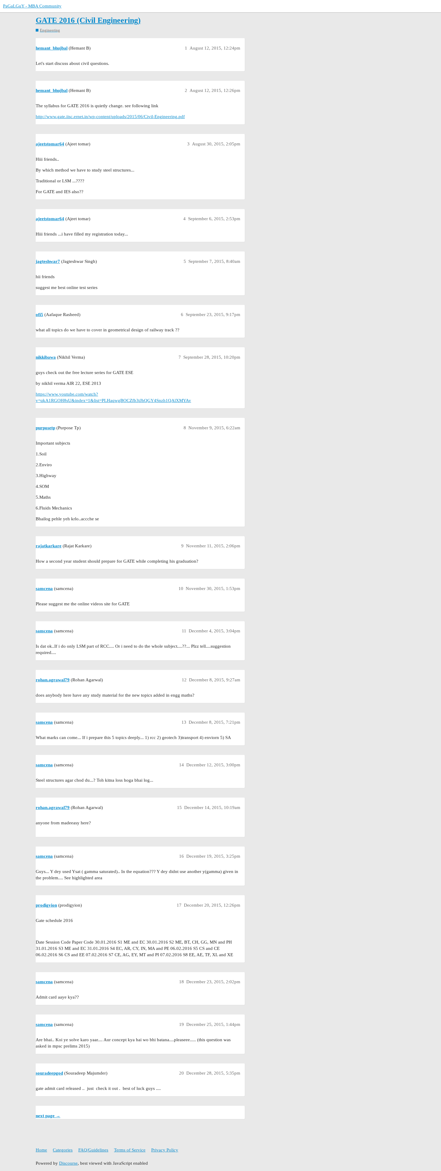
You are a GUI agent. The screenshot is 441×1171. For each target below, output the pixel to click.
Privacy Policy (164, 1150)
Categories (63, 1150)
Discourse (68, 1163)
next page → (48, 1115)
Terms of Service (130, 1150)
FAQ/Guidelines (93, 1150)
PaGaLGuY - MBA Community (32, 6)
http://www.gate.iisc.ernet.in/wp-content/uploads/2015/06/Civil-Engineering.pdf (110, 116)
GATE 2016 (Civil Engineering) (88, 20)
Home (41, 1150)
